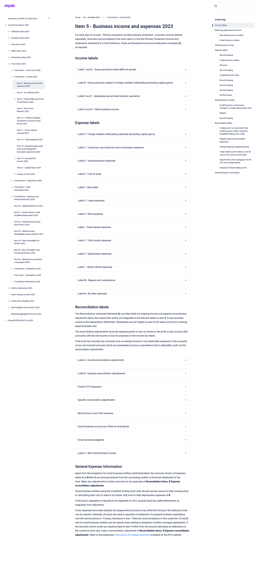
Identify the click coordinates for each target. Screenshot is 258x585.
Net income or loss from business (95, 413)
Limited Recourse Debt (229, 75)
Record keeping (226, 55)
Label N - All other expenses (92, 293)
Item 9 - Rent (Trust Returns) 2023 (25, 110)
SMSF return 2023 (18, 51)
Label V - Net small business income (97, 453)
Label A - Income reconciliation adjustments (101, 360)
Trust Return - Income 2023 (25, 77)
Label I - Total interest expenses (94, 227)
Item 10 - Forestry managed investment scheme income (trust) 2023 (29, 121)
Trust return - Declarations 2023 (27, 275)
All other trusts (226, 95)
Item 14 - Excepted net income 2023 (26, 159)
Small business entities (229, 40)
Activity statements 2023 (21, 288)
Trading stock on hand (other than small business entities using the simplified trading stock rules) (234, 131)
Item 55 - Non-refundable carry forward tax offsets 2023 (27, 251)
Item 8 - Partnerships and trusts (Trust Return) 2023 (30, 100)
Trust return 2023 (18, 64)
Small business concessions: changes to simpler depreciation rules (236, 106)
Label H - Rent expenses (90, 214)
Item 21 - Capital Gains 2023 (29, 168)
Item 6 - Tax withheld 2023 (28, 92)
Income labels (221, 25)
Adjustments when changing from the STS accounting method (236, 161)
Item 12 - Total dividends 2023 (29, 139)
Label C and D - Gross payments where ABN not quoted (107, 69)
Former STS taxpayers (89, 386)
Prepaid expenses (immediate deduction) (232, 140)
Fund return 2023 (18, 44)
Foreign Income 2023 (26, 174)
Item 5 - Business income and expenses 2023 (29, 84)
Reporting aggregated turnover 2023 (26, 314)
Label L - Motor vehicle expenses (95, 267)
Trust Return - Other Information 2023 (22, 188)
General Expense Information (227, 173)
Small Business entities (225, 100)
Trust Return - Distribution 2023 (27, 269)
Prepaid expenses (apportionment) (234, 147)
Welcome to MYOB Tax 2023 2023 (22, 18)
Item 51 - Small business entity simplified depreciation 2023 (27, 213)
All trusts (223, 65)
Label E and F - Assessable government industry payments (109, 96)
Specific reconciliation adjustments (96, 399)
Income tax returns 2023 (18, 25)
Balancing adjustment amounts (228, 30)
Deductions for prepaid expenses (132, 534)
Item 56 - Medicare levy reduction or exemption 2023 (28, 260)
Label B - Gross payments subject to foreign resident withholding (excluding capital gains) (125, 82)
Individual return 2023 (20, 31)
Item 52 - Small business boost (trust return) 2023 (27, 223)
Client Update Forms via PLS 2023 (25, 307)
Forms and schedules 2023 (22, 301)
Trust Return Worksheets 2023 (27, 281)
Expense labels (221, 50)
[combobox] (233, 6)
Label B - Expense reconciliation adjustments (101, 373)
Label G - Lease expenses (91, 200)
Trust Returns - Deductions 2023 (28, 180)
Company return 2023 (20, 38)
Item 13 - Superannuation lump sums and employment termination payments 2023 (30, 149)
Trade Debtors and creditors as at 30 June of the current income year (235, 153)
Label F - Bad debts (88, 187)
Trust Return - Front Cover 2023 (27, 70)
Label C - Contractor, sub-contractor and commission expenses (111, 147)
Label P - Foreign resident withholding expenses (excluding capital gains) (116, 134)
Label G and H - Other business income (98, 109)
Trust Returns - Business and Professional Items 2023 (26, 198)
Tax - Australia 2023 (91, 17)
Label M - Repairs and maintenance (96, 280)
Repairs (223, 113)
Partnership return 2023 (21, 57)
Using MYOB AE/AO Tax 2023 (20, 320)
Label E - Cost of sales (89, 174)
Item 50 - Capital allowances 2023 (28, 206)
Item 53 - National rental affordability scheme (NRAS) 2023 (28, 232)
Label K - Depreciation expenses (94, 253)
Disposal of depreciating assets (233, 168)
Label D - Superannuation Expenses (96, 160)
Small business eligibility (91, 439)
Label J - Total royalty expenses (94, 240)
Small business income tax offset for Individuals (103, 426)
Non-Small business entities (232, 35)
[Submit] (215, 6)
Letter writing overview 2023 (23, 294)
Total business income (224, 45)
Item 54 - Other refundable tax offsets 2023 (26, 242)
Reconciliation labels (223, 123)
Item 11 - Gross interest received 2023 (27, 131)
